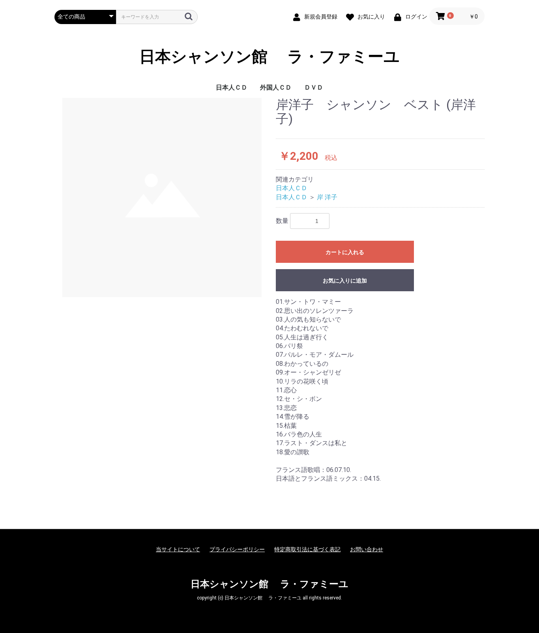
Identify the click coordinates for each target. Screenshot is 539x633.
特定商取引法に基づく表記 (307, 549)
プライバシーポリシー (237, 549)
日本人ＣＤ (231, 87)
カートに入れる (345, 252)
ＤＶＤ (313, 87)
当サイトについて (178, 549)
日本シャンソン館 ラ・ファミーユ (269, 57)
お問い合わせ (366, 549)
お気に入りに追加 (345, 280)
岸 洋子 (327, 197)
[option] (162, 197)
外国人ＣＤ (276, 87)
